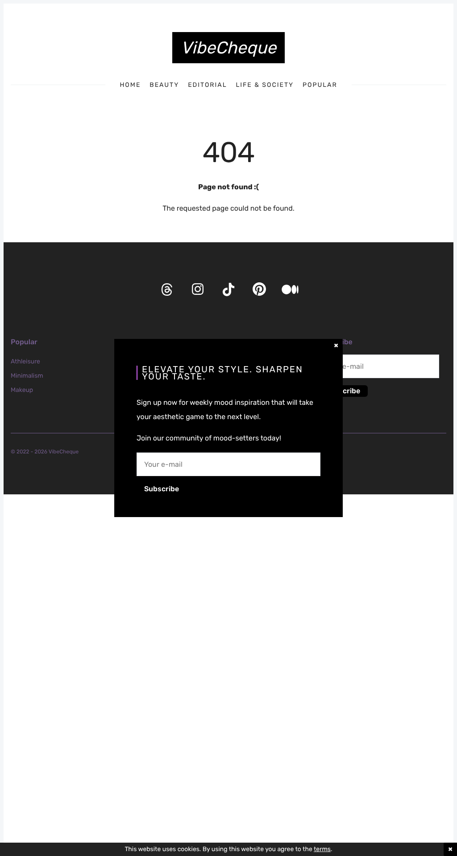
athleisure (25, 361)
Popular (320, 85)
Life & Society (265, 85)
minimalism (27, 375)
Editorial (207, 85)
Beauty (164, 85)
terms (322, 849)
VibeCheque (228, 47)
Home (130, 85)
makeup (22, 390)
